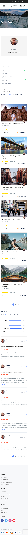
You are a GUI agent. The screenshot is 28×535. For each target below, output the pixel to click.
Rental (3, 99)
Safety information (6, 484)
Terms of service (5, 501)
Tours (9, 94)
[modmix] (24, 121)
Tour (6, 315)
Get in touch (4, 513)
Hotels (3, 94)
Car (21, 94)
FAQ (2, 510)
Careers (3, 496)
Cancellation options (6, 482)
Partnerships (4, 508)
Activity (15, 94)
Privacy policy (4, 498)
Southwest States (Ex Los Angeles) (11, 219)
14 (24, 456)
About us (3, 491)
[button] (21, 6)
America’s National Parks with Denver (12, 187)
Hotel (2, 315)
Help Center (4, 477)
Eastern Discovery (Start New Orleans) (12, 252)
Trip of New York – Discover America (12, 123)
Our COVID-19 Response (7, 480)
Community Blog (5, 494)
